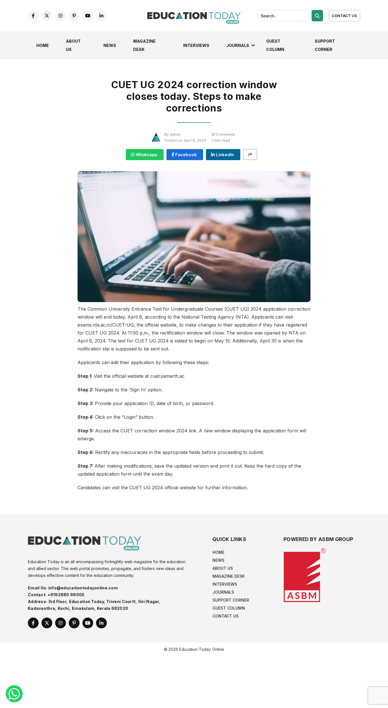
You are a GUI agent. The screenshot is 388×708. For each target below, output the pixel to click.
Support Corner (230, 600)
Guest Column (228, 608)
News (109, 45)
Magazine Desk (228, 576)
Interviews (196, 45)
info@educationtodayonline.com (83, 587)
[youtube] (87, 15)
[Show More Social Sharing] (252, 154)
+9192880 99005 (66, 594)
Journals (237, 45)
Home (42, 45)
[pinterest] (74, 15)
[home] (194, 15)
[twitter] (46, 15)
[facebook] (33, 15)
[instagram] (60, 15)
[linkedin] (101, 15)
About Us (222, 568)
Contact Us (344, 15)
